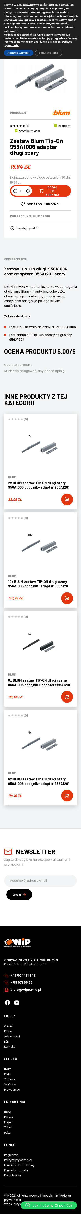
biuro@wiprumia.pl (25, 989)
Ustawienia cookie (48, 52)
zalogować (28, 371)
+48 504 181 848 (23, 975)
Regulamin (50, 1196)
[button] (49, 1205)
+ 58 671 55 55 (21, 982)
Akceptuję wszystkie (18, 52)
